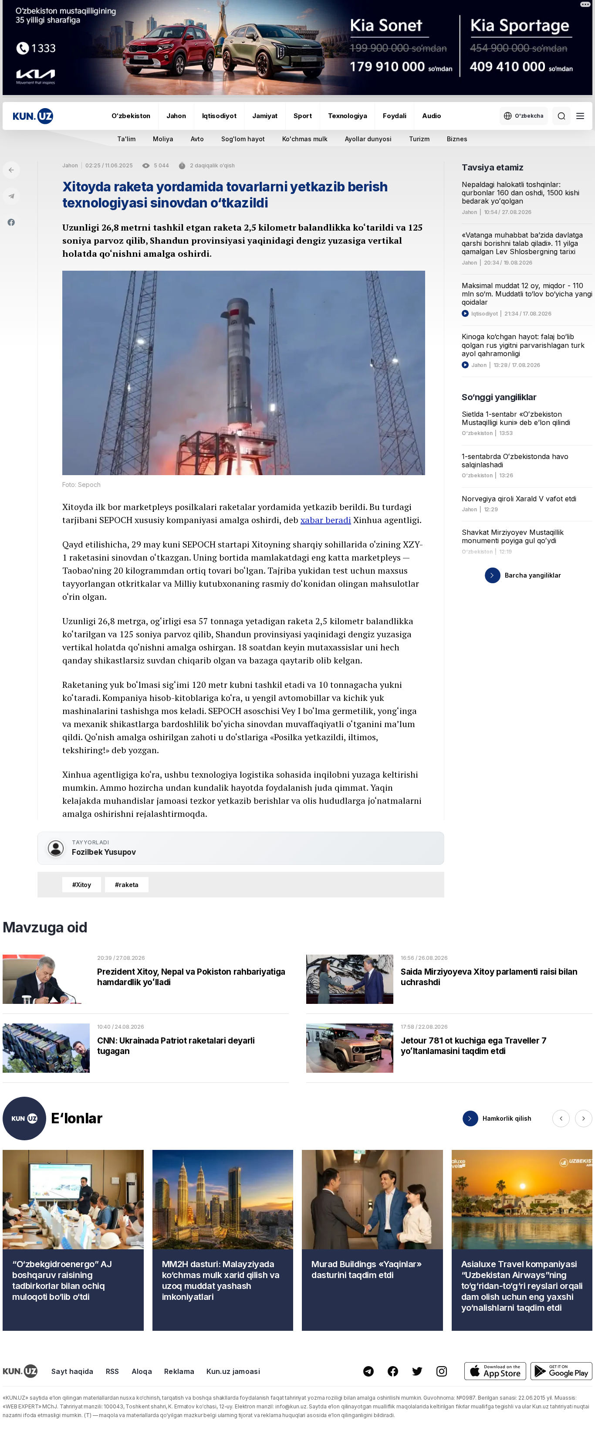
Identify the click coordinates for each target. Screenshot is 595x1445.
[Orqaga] (11, 170)
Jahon (176, 116)
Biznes (457, 139)
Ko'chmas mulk (305, 139)
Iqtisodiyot (219, 116)
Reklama (179, 1371)
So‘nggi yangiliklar (499, 397)
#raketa (127, 884)
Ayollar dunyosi (368, 139)
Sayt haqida (72, 1371)
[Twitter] (417, 1371)
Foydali (394, 116)
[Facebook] (11, 222)
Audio (431, 116)
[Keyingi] (583, 1118)
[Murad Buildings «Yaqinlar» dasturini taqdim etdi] (372, 1240)
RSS (112, 1371)
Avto (197, 139)
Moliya (163, 139)
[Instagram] (441, 1371)
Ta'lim (126, 139)
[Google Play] (561, 1371)
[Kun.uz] (33, 116)
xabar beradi (326, 520)
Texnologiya (347, 116)
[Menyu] (580, 116)
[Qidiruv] (561, 116)
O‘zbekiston (131, 116)
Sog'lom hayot (243, 139)
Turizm (419, 139)
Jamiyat (264, 116)
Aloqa (142, 1371)
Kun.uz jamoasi (233, 1371)
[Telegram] (11, 196)
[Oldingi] (561, 1118)
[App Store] (495, 1371)
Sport (303, 116)
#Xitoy (81, 884)
